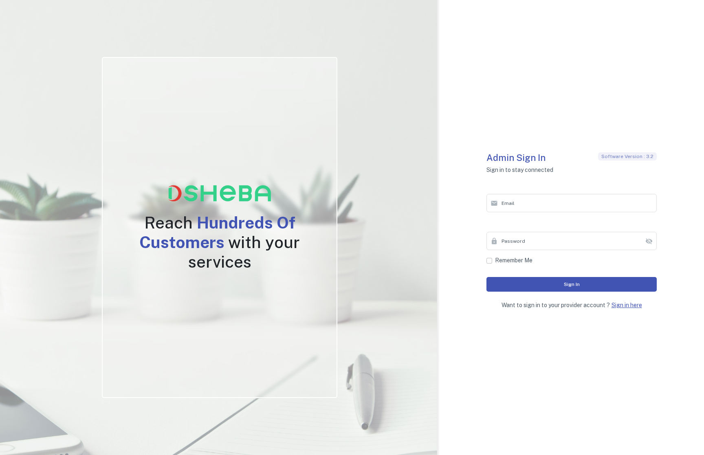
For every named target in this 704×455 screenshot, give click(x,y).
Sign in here (627, 305)
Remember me (513, 260)
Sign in (572, 284)
